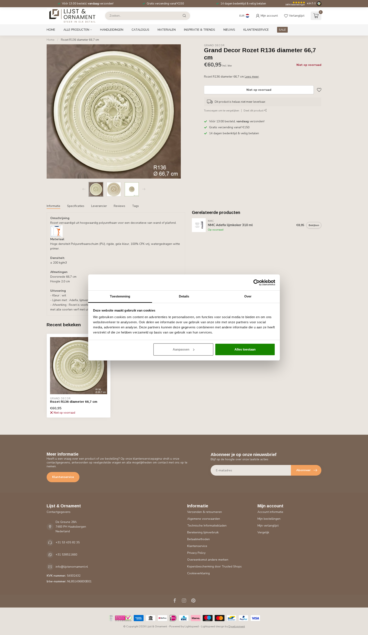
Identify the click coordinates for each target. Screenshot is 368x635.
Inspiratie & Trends (199, 30)
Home (51, 30)
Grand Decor (214, 45)
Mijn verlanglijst (268, 526)
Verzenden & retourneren (204, 512)
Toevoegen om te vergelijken (221, 110)
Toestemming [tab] (120, 296)
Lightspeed (192, 626)
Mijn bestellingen (268, 519)
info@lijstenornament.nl (72, 567)
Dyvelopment (237, 626)
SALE (282, 30)
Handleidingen (111, 30)
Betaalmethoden (198, 539)
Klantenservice (256, 30)
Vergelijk (263, 532)
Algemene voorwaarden (203, 519)
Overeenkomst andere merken (207, 560)
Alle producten (76, 30)
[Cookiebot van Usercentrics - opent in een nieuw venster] (256, 282)
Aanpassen (181, 349)
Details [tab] (184, 296)
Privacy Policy (196, 553)
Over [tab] (248, 296)
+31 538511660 (66, 555)
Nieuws (229, 30)
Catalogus (140, 30)
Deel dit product (254, 110)
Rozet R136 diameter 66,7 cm (80, 40)
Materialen (167, 30)
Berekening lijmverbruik (203, 532)
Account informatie (270, 512)
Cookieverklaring (198, 573)
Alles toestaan (245, 349)
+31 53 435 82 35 (68, 542)
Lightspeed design (212, 626)
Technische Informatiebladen (207, 526)
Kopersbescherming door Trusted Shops (214, 566)
